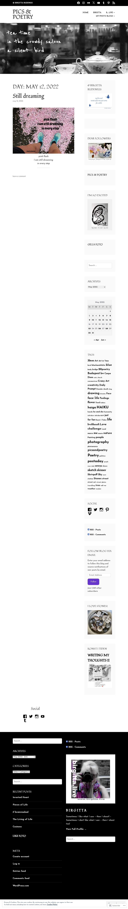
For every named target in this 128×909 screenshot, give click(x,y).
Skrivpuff (93, 474)
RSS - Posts (95, 530)
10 (93, 320)
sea (92, 466)
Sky (100, 474)
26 (99, 329)
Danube (99, 389)
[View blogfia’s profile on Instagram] (101, 510)
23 (89, 329)
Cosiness (17, 827)
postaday (95, 461)
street (105, 479)
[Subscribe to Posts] (88, 530)
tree (98, 485)
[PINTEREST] (108, 3)
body (90, 369)
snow (104, 475)
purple (106, 462)
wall (102, 485)
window (98, 489)
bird (89, 365)
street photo (101, 482)
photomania (93, 446)
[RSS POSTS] (113, 3)
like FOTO (19, 836)
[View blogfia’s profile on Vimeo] (90, 514)
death (105, 389)
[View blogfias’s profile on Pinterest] (107, 510)
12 (100, 320)
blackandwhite (98, 365)
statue (90, 479)
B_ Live (109, 13)
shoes (105, 466)
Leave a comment (19, 176)
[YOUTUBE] (98, 3)
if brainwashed (20, 812)
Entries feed (19, 871)
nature (108, 433)
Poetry (93, 455)
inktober (91, 415)
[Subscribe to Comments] (88, 535)
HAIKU (102, 407)
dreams (103, 394)
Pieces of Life (20, 805)
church (100, 377)
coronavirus (92, 381)
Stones (98, 478)
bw (102, 373)
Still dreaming (28, 96)
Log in (16, 864)
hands (90, 412)
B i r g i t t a (76, 810)
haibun (102, 402)
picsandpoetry (97, 450)
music (100, 433)
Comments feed (21, 878)
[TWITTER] (93, 3)
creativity (93, 385)
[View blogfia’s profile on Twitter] (96, 510)
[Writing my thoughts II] (100, 688)
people (100, 437)
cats (95, 377)
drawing (94, 393)
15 (110, 320)
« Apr (96, 340)
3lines (91, 361)
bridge (95, 369)
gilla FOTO (95, 244)
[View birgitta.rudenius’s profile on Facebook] (90, 510)
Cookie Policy (52, 904)
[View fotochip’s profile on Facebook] (25, 716)
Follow (93, 582)
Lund (104, 429)
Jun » (103, 340)
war (105, 485)
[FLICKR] (88, 3)
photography (98, 442)
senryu (98, 466)
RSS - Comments (98, 535)
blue (109, 365)
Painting (91, 437)
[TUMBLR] (103, 3)
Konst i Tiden (101, 420)
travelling (91, 485)
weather (91, 489)
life (109, 419)
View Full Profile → (76, 829)
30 (89, 333)
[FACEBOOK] (78, 3)
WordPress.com (21, 886)
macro (90, 433)
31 (93, 333)
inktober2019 (99, 415)
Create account (21, 857)
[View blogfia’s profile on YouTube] (43, 716)
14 (107, 320)
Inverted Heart (21, 797)
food (98, 403)
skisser (101, 470)
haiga (92, 407)
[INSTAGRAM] (83, 3)
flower (91, 402)
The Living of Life (22, 819)
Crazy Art (103, 381)
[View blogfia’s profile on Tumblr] (25, 720)
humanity (108, 412)
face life (93, 398)
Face (108, 393)
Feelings (104, 398)
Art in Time (104, 361)
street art (92, 482)
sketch (92, 470)
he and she (98, 412)
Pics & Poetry (97, 175)
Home (85, 13)
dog (110, 389)
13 (103, 320)
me (96, 433)
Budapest (94, 373)
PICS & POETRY (23, 14)
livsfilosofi (93, 424)
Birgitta (97, 13)
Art (96, 361)
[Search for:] (100, 265)
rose (89, 466)
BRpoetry (104, 369)
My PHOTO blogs (104, 16)
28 (107, 329)
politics (102, 456)
